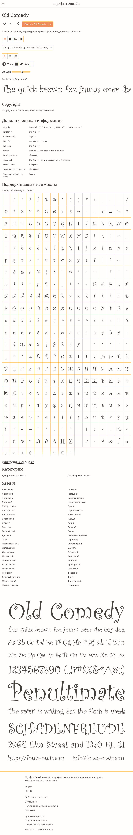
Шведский (73, 572)
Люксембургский (11, 577)
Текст (10, 64)
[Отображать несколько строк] (15, 39)
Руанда (71, 518)
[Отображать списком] (5, 39)
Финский (72, 560)
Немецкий (73, 493)
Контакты (30, 810)
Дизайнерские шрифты (79, 475)
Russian (28, 791)
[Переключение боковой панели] (3, 4)
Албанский (7, 489)
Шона (70, 577)
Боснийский (8, 514)
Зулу (4, 539)
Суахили (72, 548)
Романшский (74, 514)
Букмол (6, 523)
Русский (72, 527)
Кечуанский (8, 568)
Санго (71, 531)
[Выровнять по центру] (10, 56)
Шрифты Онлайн (66, 4)
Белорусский (9, 506)
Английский (8, 493)
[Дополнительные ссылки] (50, 24)
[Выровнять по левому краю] (5, 56)
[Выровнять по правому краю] (15, 56)
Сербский (73, 539)
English (28, 786)
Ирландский (8, 548)
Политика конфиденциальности (41, 806)
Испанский (7, 556)
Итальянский (9, 560)
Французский (74, 564)
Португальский (75, 510)
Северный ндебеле (77, 535)
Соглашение (31, 801)
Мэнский (72, 489)
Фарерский (73, 556)
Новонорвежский (77, 502)
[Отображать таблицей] (20, 39)
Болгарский (8, 510)
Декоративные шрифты (14, 475)
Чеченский (73, 568)
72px (8, 71)
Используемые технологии (39, 824)
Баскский (7, 502)
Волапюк (6, 527)
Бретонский (8, 518)
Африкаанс (7, 498)
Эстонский (73, 585)
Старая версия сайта (36, 820)
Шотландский (74, 581)
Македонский (9, 581)
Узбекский (73, 552)
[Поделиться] (18, 23)
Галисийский (8, 531)
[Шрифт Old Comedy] (66, 678)
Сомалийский (75, 543)
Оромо (71, 506)
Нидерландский (76, 498)
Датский (6, 535)
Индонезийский (10, 543)
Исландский (8, 552)
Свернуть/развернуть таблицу (18, 190)
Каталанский (8, 564)
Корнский (7, 572)
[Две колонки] (10, 39)
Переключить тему (38, 797)
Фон (27, 64)
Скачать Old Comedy (35, 24)
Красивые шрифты (34, 816)
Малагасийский (10, 585)
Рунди (71, 523)
